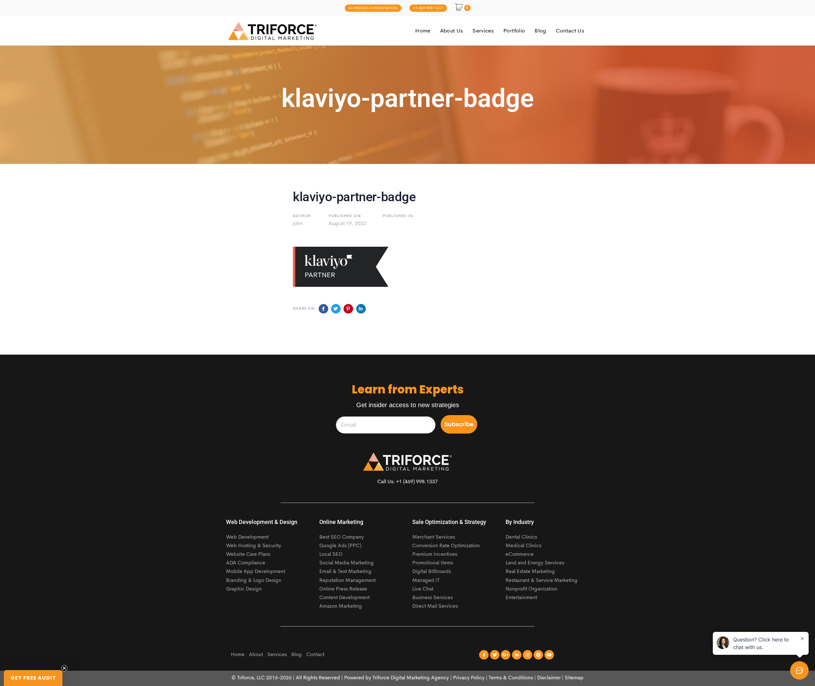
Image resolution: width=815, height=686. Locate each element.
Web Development (247, 537)
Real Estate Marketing (530, 571)
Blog (296, 654)
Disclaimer (549, 678)
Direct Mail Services (435, 606)
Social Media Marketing (346, 563)
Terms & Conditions (511, 678)
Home (237, 654)
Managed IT (426, 580)
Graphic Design (244, 589)
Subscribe (458, 424)
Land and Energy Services (535, 563)
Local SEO (331, 554)
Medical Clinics (523, 545)
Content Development (344, 597)
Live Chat (422, 589)
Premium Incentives (434, 554)
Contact (315, 654)
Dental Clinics (521, 537)
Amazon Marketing (340, 606)
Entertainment (521, 597)
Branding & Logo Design (253, 580)
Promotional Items (432, 563)
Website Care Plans (248, 554)
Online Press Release (343, 589)
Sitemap (574, 678)
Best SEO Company (341, 537)
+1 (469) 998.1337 (417, 481)
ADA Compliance (245, 563)
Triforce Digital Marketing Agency (410, 678)
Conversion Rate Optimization (446, 545)
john (298, 223)
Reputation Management (347, 580)
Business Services (432, 597)
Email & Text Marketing (345, 571)
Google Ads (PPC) (340, 545)
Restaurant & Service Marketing (542, 580)
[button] (33, 678)
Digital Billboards (431, 571)
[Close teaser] (64, 668)
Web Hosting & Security (253, 545)
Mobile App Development (255, 571)
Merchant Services (433, 537)
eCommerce (520, 554)
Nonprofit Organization (531, 589)
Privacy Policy (469, 678)
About (256, 654)
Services (277, 654)
